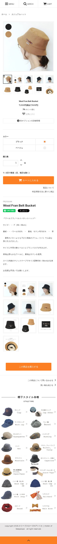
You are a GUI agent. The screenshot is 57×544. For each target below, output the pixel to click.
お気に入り (30, 114)
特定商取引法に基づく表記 (43, 191)
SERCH (30, 4)
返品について (48, 188)
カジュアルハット (19, 14)
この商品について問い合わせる (41, 380)
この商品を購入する (28, 366)
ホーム (4, 14)
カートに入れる (30, 180)
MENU (11, 4)
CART (49, 4)
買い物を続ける (47, 385)
